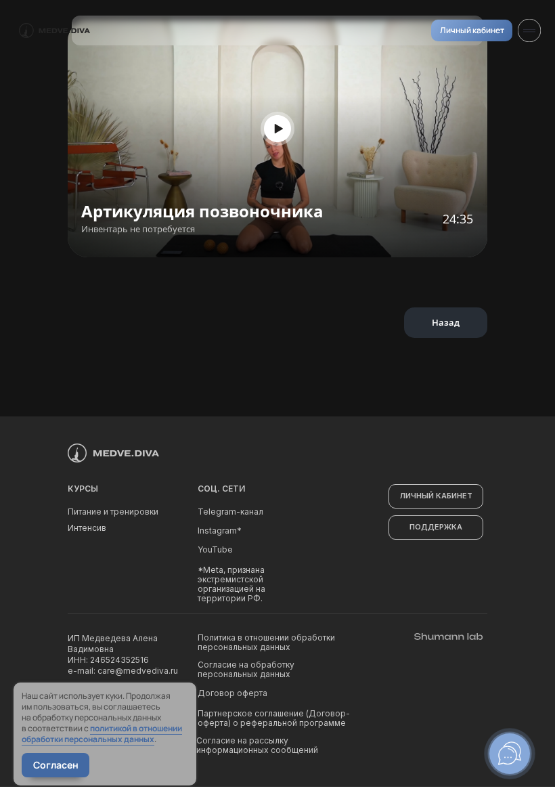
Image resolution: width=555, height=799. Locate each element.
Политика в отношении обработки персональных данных (266, 642)
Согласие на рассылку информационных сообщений (257, 745)
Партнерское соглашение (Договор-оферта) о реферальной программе (274, 718)
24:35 (458, 219)
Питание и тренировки (113, 511)
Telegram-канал (230, 511)
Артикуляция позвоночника (202, 211)
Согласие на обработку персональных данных (246, 669)
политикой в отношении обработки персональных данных (102, 733)
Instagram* (220, 530)
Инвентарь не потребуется (138, 229)
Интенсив (87, 528)
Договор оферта (232, 693)
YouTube (215, 549)
